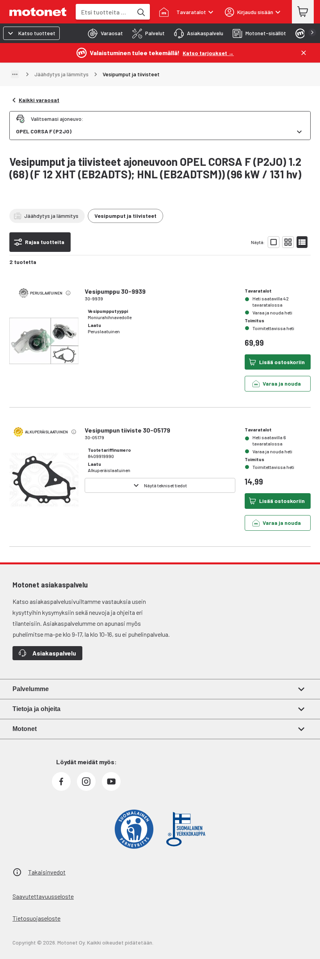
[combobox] (104, 12)
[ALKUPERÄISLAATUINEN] (43, 491)
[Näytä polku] (15, 74)
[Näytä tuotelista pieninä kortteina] (288, 242)
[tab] (103, 33)
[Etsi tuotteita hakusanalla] (140, 12)
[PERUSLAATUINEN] (43, 352)
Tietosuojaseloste (36, 918)
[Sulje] (303, 53)
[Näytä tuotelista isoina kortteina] (273, 242)
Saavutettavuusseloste (43, 896)
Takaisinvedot (47, 872)
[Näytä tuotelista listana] (302, 242)
